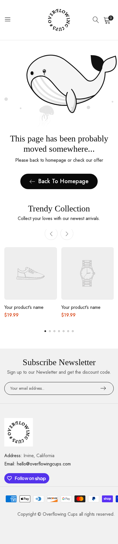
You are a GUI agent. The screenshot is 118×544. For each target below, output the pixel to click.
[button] (66, 233)
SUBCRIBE (103, 388)
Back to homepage (63, 181)
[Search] (96, 20)
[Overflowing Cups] (59, 20)
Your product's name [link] (24, 307)
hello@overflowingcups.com (37, 464)
